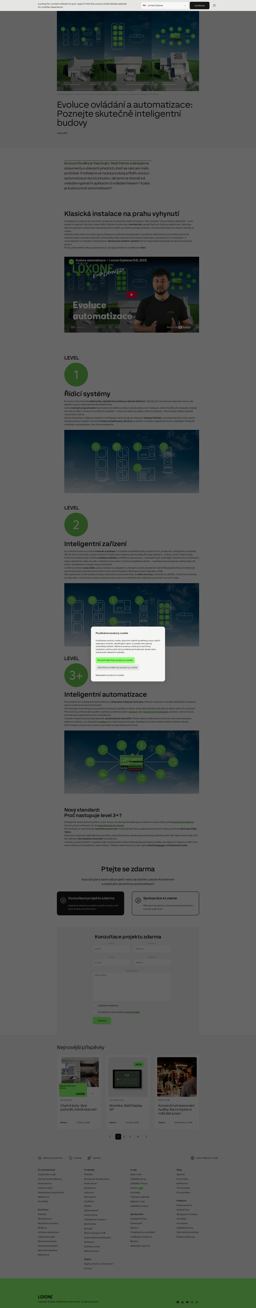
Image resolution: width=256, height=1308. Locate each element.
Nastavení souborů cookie (110, 675)
